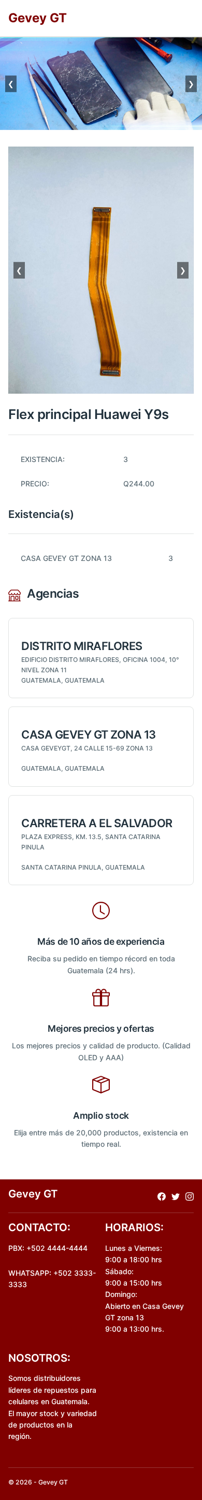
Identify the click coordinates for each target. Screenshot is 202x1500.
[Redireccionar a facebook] (161, 1196)
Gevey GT (37, 17)
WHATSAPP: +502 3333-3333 (52, 1278)
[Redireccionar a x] (175, 1196)
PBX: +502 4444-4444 (48, 1248)
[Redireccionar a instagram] (189, 1196)
